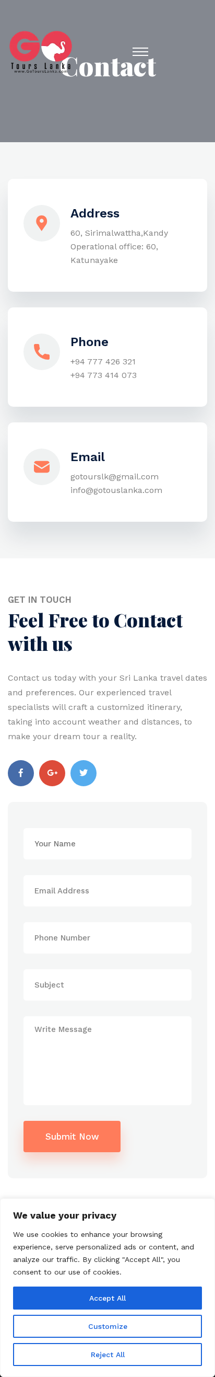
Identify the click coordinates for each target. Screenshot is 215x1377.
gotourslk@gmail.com (114, 476)
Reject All (108, 1354)
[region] (107, 1287)
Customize (107, 1326)
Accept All (107, 1298)
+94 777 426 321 (103, 361)
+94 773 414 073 (103, 375)
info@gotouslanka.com (116, 490)
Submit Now (72, 1136)
